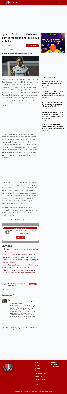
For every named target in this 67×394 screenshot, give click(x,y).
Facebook (56, 362)
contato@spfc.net (40, 373)
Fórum (36, 371)
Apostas (37, 368)
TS (11, 301)
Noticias (37, 365)
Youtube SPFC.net (40, 379)
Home (36, 362)
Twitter (55, 364)
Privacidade (38, 376)
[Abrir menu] (59, 2)
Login (36, 385)
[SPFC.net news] (20, 284)
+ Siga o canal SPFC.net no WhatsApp (18, 53)
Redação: (7, 46)
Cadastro (37, 382)
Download (20, 237)
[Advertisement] (33, 18)
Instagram (56, 366)
